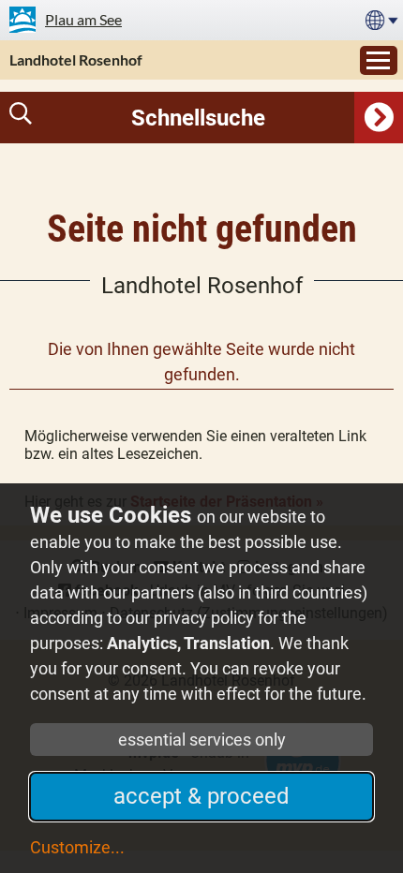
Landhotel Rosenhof (75, 59)
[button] (201, 117)
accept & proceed (201, 796)
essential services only (202, 739)
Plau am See (83, 19)
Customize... (77, 847)
